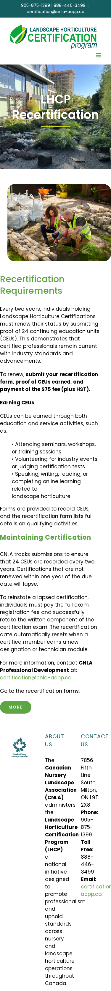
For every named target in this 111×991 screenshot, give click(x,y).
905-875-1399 (35, 5)
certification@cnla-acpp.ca (55, 12)
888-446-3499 (70, 5)
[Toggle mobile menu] (99, 55)
